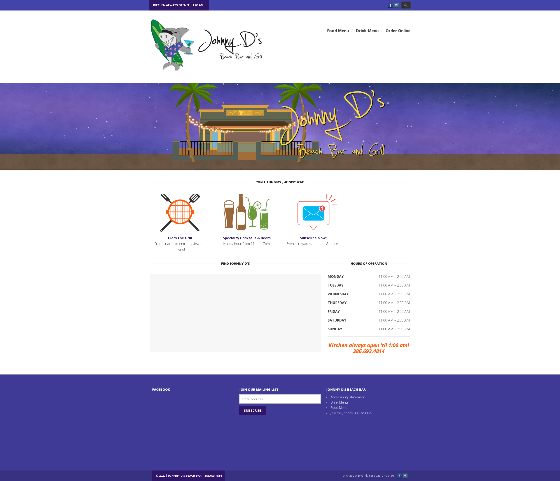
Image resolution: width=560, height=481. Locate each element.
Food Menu (339, 407)
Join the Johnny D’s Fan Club (351, 413)
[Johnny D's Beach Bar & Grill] (215, 45)
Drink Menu (339, 402)
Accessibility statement (348, 397)
